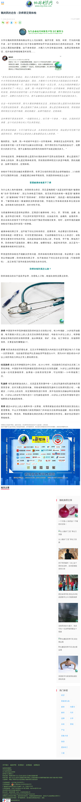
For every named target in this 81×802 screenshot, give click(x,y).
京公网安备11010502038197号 (22, 784)
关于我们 (5, 765)
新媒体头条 (65, 701)
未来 (63, 724)
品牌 (63, 718)
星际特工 (64, 747)
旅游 (63, 741)
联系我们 (21, 765)
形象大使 (64, 736)
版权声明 (13, 765)
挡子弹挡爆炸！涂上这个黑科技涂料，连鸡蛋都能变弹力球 (67, 566)
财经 (63, 712)
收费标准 (37, 765)
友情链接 (29, 765)
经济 (63, 695)
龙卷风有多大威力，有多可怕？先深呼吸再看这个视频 (67, 629)
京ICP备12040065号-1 (17, 782)
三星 (63, 753)
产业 (63, 730)
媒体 (63, 707)
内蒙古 (72, 707)
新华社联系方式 (15, 800)
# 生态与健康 (75, 19)
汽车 (71, 712)
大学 (71, 718)
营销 (71, 724)
